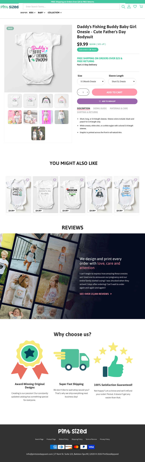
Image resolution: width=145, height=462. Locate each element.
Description (83, 108)
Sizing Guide (100, 108)
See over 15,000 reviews (94, 293)
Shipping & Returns (87, 112)
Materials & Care (119, 108)
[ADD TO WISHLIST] (27, 180)
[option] (38, 58)
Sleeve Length (116, 75)
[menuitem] (32, 13)
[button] (114, 92)
